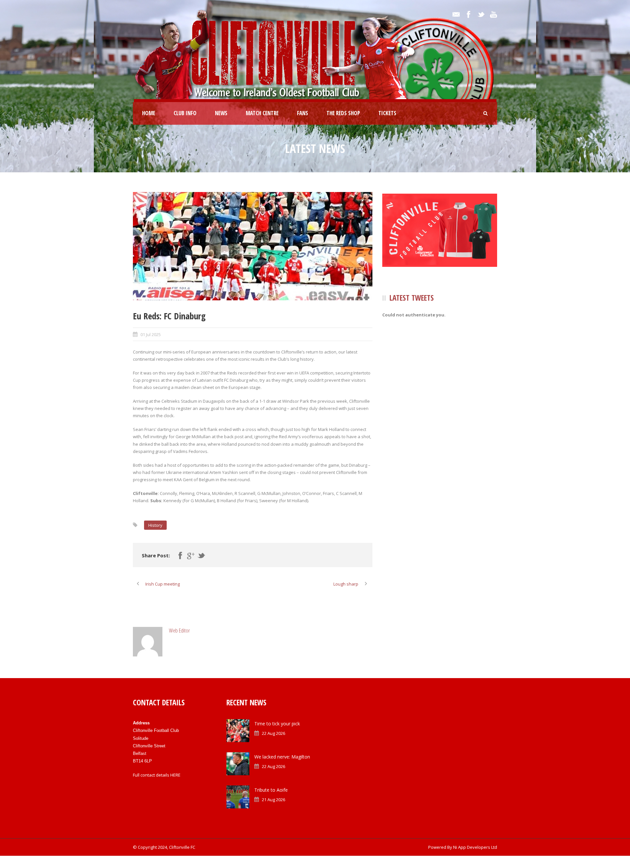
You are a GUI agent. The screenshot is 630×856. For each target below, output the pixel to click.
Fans (302, 113)
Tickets (387, 113)
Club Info (185, 113)
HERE (175, 775)
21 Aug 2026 (273, 799)
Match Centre (262, 113)
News (221, 113)
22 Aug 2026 (273, 733)
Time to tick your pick (277, 723)
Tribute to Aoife (271, 790)
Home (148, 113)
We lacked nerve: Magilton (282, 757)
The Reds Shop (343, 113)
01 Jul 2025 (150, 334)
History (155, 525)
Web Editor (179, 630)
